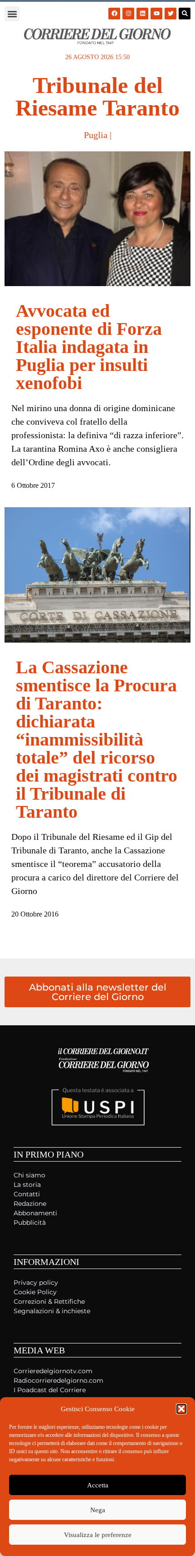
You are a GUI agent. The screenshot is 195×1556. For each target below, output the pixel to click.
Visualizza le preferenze (98, 1534)
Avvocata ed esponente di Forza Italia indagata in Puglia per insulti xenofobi (89, 347)
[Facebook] (114, 13)
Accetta (97, 1485)
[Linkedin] (142, 13)
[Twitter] (170, 13)
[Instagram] (128, 13)
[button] (181, 1408)
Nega (97, 1510)
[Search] (184, 13)
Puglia (95, 135)
